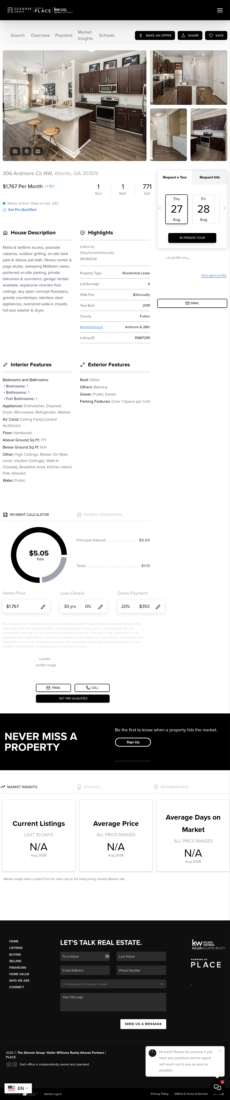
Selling (15, 961)
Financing (17, 968)
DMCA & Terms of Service (191, 1094)
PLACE (11, 1057)
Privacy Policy (160, 1094)
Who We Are (19, 981)
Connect (16, 987)
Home (13, 941)
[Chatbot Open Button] (217, 1087)
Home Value (19, 974)
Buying (15, 955)
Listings (15, 948)
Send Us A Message (143, 1024)
